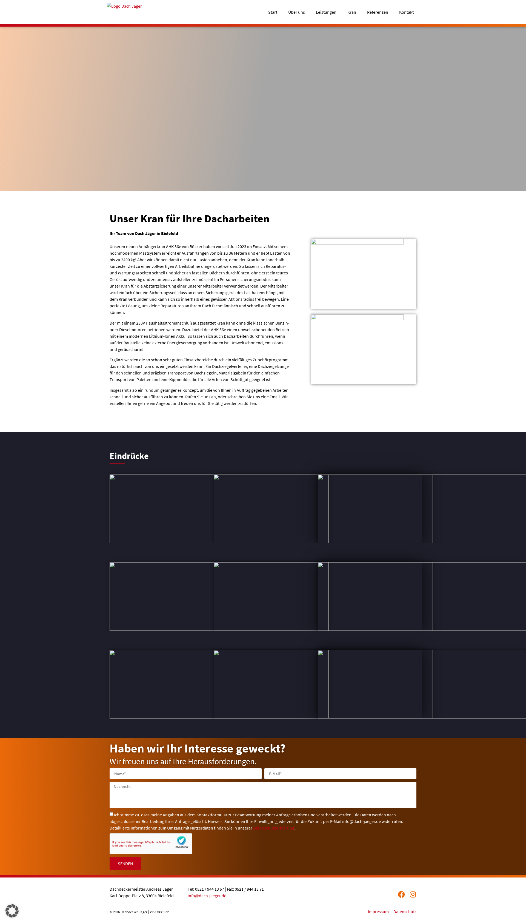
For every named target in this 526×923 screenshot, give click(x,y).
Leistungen (326, 12)
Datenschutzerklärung (273, 828)
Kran (351, 12)
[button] (12, 911)
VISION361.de (159, 912)
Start (272, 12)
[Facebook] (401, 894)
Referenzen (377, 12)
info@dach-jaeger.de (207, 895)
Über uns (296, 12)
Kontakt (406, 12)
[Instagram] (413, 894)
